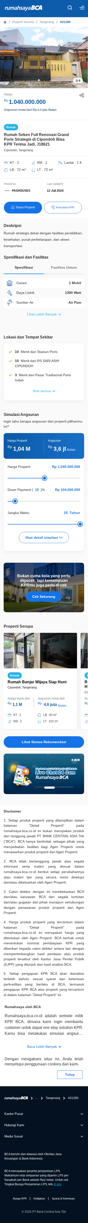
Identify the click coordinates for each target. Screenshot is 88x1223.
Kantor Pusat (13, 1114)
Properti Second (23, 22)
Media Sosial (13, 1136)
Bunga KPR (20, 1198)
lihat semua (42, 391)
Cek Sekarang (43, 597)
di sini (57, 1184)
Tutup (70, 1074)
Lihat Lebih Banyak (42, 314)
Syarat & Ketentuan (63, 1198)
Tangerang (47, 22)
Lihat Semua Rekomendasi (44, 742)
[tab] (24, 268)
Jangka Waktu (18, 513)
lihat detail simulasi (42, 537)
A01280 (65, 22)
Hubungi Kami (14, 1125)
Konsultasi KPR (65, 207)
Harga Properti (19, 467)
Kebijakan (39, 1198)
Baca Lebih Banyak (42, 1046)
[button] (39, 80)
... (37, 1098)
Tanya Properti (25, 207)
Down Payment (19, 490)
